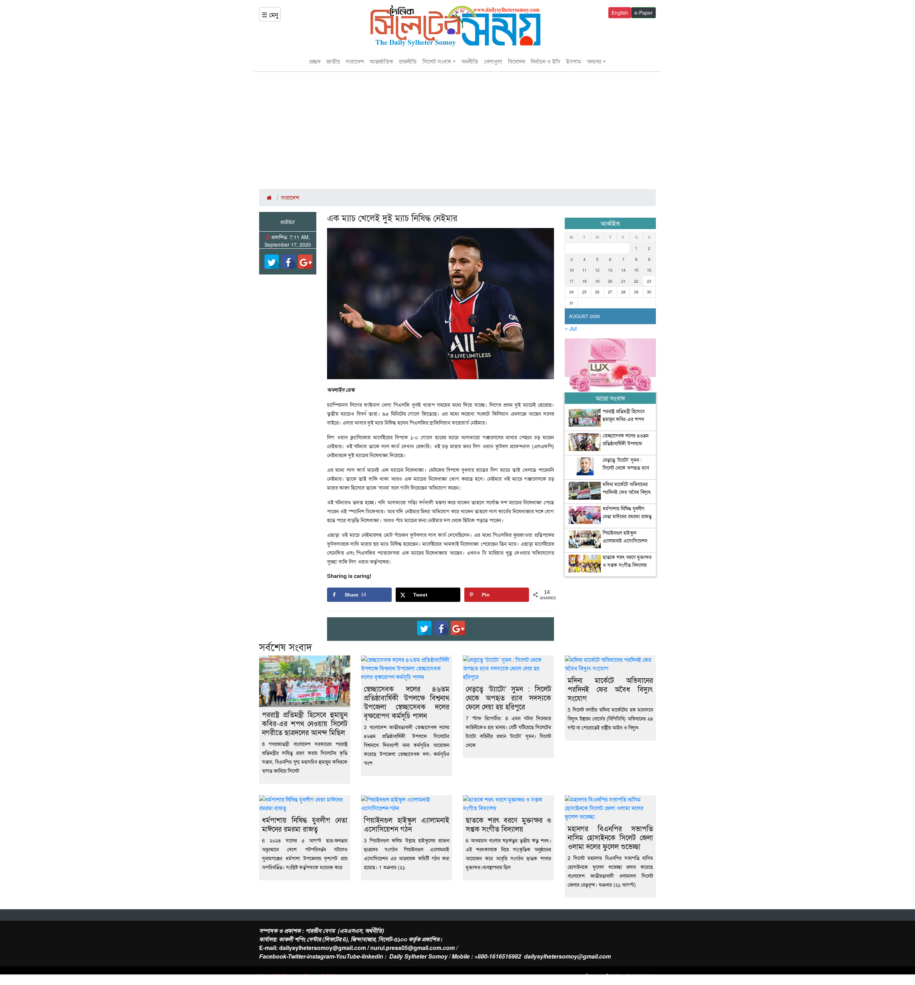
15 (636, 270)
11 (584, 270)
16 (649, 270)
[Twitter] (271, 261)
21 (623, 281)
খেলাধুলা (493, 61)
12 (597, 270)
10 (571, 270)
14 (623, 270)
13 (610, 270)
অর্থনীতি (469, 61)
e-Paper (643, 12)
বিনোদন (516, 61)
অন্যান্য (594, 61)
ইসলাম (573, 61)
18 (584, 281)
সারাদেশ (355, 61)
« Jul (571, 328)
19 (597, 281)
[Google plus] (305, 261)
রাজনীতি (408, 61)
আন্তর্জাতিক (381, 61)
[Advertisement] (457, 130)
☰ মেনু (270, 14)
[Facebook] (288, 261)
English (620, 12)
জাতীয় (333, 61)
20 (610, 281)
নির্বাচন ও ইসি (545, 61)
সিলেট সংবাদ (436, 61)
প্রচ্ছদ (315, 61)
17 (571, 281)
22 (636, 281)
